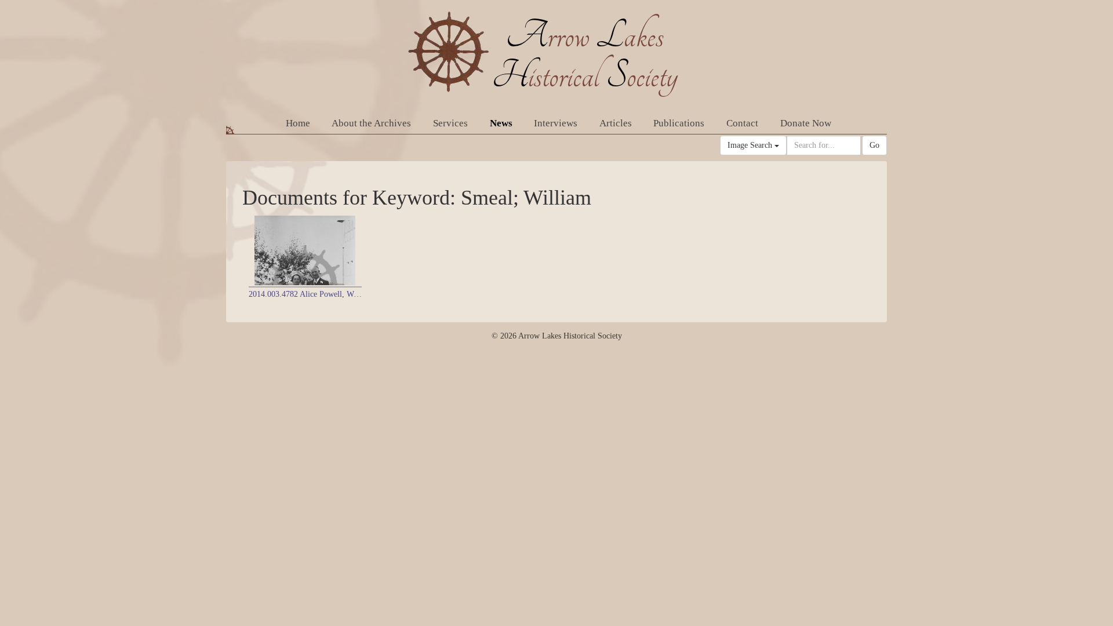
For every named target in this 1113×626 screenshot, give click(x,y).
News (501, 123)
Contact (742, 123)
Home (298, 123)
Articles (615, 123)
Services (450, 123)
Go (874, 145)
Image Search (751, 145)
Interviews (555, 123)
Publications (678, 123)
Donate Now (805, 123)
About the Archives (371, 123)
